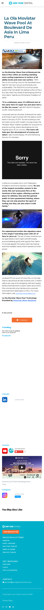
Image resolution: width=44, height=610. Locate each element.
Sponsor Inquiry (9, 552)
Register (6, 540)
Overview (6, 564)
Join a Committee (10, 570)
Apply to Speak (9, 549)
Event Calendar (9, 543)
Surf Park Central (19, 399)
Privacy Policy (8, 600)
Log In (5, 567)
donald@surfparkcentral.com (18, 582)
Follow (17, 497)
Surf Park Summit (10, 546)
